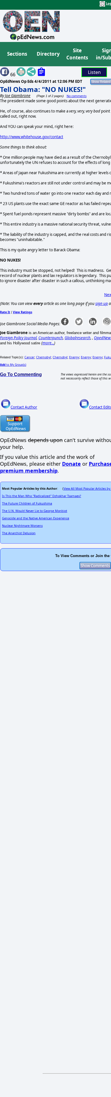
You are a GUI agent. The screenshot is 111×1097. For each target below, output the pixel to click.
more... (48, 342)
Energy (74, 357)
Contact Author (24, 407)
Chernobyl (43, 357)
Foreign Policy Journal (18, 337)
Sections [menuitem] (17, 54)
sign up (101, 303)
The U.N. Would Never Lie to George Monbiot (34, 511)
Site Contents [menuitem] (77, 54)
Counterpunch (50, 337)
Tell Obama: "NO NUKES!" (43, 89)
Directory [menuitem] (48, 54)
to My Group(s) (13, 365)
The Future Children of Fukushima (27, 503)
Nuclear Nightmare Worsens (22, 526)
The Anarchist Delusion (19, 533)
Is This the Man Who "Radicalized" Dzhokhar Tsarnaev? (41, 496)
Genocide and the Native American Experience (35, 518)
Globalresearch (78, 337)
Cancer (29, 357)
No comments (77, 96)
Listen (94, 72)
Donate (71, 463)
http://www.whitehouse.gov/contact (31, 136)
